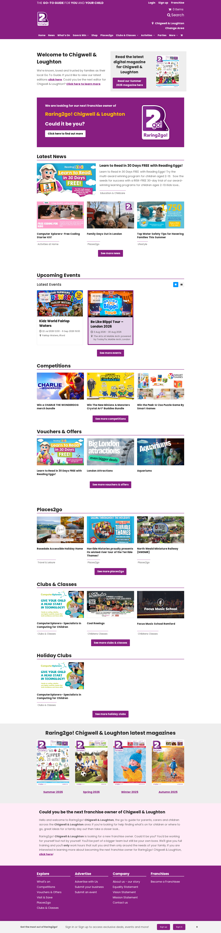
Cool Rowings (96, 623)
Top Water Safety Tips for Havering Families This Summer (160, 235)
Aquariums (144, 471)
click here (55, 79)
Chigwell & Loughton (169, 23)
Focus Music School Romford (156, 624)
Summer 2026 (53, 792)
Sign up (163, 927)
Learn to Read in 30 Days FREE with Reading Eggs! (142, 165)
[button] (181, 35)
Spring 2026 (91, 792)
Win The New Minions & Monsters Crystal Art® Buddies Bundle (108, 406)
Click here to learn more (83, 84)
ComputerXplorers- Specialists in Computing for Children (59, 625)
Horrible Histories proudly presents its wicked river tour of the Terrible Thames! (110, 552)
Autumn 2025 (168, 792)
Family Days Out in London (104, 234)
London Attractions (100, 471)
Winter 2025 (129, 792)
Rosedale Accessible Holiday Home (60, 548)
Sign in (179, 927)
